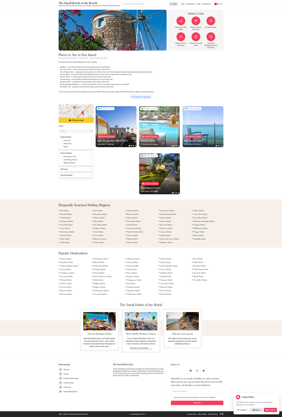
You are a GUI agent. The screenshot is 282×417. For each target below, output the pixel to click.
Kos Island (102, 144)
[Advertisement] (116, 167)
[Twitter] (204, 370)
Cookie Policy (191, 414)
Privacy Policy (213, 414)
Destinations (190, 4)
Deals (198, 4)
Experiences (206, 4)
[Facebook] (191, 370)
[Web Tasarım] (221, 414)
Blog (182, 4)
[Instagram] (197, 370)
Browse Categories (139, 348)
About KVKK (202, 414)
